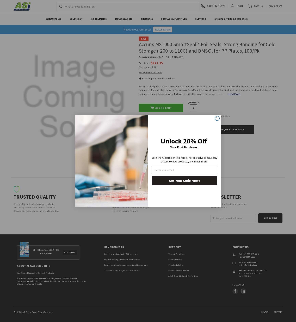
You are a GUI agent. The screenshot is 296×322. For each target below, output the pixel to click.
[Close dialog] (217, 118)
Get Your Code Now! (184, 180)
